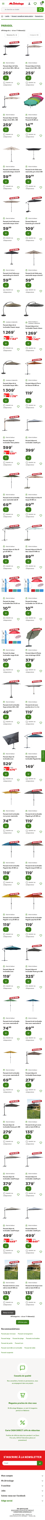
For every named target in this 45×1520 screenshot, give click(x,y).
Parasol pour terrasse (8, 1334)
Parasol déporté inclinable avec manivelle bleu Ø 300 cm (11, 971)
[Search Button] (40, 9)
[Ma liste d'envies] (35, 3)
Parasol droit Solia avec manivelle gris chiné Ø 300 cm (11, 275)
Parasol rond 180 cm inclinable (11, 1348)
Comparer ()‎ (34, 35)
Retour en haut (8, 1313)
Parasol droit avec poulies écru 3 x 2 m (32, 706)
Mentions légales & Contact (22, 1510)
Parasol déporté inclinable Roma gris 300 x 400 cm (34, 971)
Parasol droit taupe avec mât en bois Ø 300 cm (34, 1287)
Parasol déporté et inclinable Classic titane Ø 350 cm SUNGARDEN (34, 328)
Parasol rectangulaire (25, 1334)
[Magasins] (22, 1395)
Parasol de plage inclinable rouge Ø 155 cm (11, 655)
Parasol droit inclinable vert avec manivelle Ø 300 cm (11, 1023)
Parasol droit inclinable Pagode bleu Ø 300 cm (11, 867)
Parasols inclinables (33, 1338)
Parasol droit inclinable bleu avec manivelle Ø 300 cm (34, 1023)
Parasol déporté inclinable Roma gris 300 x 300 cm (11, 1127)
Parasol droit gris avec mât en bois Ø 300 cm (33, 1126)
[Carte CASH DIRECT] (22, 1422)
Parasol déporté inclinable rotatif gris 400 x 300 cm (33, 1231)
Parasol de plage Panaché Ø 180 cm (32, 119)
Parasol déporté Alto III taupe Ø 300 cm (34, 499)
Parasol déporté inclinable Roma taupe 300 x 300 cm (33, 1075)
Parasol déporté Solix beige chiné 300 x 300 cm (10, 120)
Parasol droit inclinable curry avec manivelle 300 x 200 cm (11, 816)
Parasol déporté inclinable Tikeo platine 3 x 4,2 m (11, 443)
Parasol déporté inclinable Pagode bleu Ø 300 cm (33, 759)
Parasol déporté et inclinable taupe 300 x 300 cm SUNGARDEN (10, 385)
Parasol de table (29, 1348)
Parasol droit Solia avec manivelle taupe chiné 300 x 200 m (11, 223)
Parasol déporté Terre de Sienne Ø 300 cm (33, 384)
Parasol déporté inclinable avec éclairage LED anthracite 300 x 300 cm (11, 760)
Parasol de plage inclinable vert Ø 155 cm (34, 602)
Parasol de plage (18, 1338)
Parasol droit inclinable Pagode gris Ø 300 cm (34, 815)
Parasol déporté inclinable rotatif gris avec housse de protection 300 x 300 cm (34, 444)
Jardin (7, 16)
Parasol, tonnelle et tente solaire (22, 16)
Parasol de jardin (7, 1343)
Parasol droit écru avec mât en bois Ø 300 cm (11, 1287)
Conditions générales (23, 1512)
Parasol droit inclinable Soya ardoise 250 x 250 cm (11, 707)
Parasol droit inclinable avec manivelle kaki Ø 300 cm (11, 500)
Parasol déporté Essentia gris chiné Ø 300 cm (33, 223)
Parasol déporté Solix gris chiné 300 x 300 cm (11, 67)
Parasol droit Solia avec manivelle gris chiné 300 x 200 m (34, 172)
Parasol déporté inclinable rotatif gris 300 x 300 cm (33, 1179)
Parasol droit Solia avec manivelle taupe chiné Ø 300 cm (34, 275)
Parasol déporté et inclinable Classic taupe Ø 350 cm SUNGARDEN (11, 327)
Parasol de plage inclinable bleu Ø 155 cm (11, 602)
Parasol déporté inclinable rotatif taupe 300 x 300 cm (11, 1179)
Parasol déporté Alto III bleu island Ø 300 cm (34, 551)
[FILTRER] (43, 760)
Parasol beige (5, 1338)
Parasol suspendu (7, 1353)
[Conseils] (22, 1368)
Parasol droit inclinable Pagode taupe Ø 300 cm (34, 867)
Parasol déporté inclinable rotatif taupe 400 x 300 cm (11, 1231)
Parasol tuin (19, 1343)
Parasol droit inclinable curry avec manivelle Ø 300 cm (11, 1075)
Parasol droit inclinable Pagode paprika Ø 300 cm (34, 920)
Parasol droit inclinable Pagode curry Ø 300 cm (11, 919)
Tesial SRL (32, 1516)
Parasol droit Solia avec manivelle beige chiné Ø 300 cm (11, 172)
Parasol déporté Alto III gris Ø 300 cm (11, 551)
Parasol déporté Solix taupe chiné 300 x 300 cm (33, 68)
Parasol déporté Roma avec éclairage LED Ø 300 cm (33, 655)
